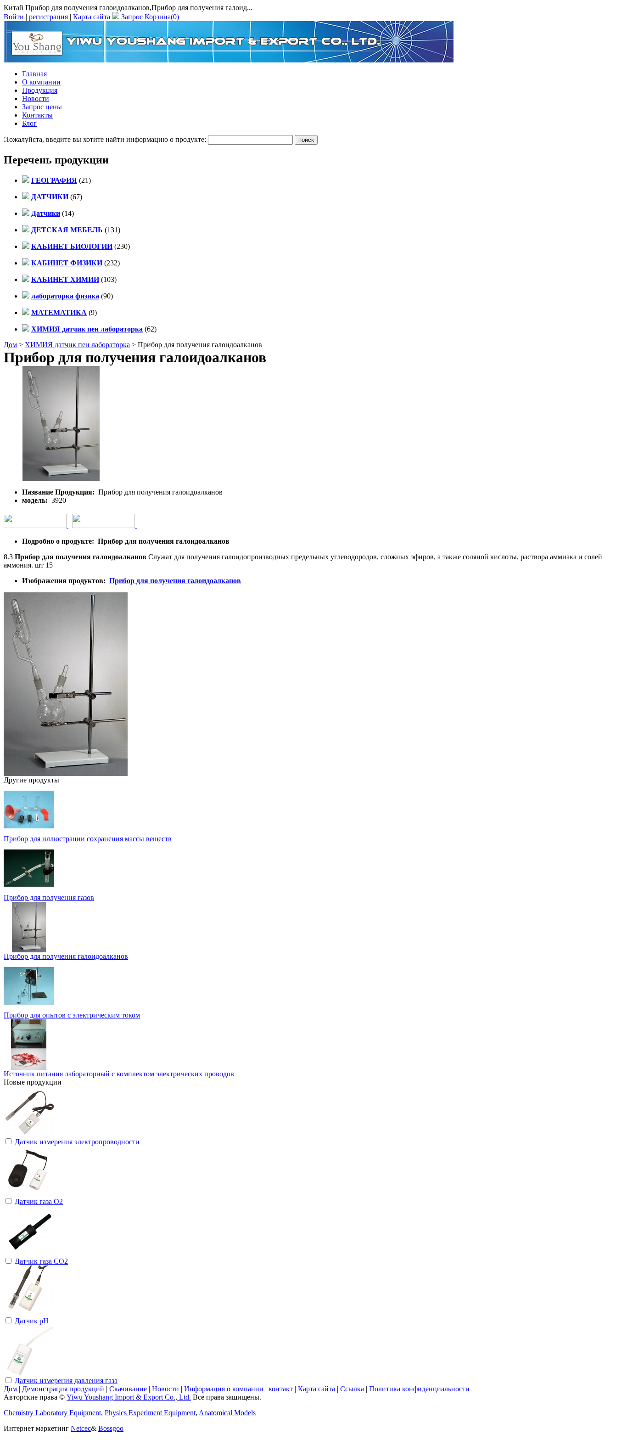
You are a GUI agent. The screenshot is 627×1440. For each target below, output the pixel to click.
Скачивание (128, 1389)
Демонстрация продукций (63, 1389)
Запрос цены (42, 107)
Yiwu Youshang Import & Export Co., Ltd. (129, 1397)
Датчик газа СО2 (41, 1261)
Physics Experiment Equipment (150, 1413)
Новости (35, 98)
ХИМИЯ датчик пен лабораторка (77, 345)
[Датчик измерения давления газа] (29, 1373)
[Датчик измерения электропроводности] (29, 1134)
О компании (41, 82)
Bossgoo (110, 1428)
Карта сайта (91, 17)
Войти (14, 17)
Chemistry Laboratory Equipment (52, 1413)
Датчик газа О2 (39, 1201)
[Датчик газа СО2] (29, 1254)
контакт (281, 1389)
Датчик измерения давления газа (66, 1380)
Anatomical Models (227, 1413)
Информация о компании (223, 1389)
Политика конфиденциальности (419, 1389)
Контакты (37, 115)
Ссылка (352, 1389)
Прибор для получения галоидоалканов (175, 581)
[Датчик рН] (29, 1313)
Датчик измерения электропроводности (77, 1142)
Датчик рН (32, 1321)
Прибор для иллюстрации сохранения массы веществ (88, 839)
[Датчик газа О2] (29, 1194)
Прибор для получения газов (49, 897)
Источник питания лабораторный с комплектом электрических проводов (119, 1074)
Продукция (39, 90)
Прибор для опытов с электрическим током (72, 1015)
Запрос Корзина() (150, 17)
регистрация (48, 17)
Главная (34, 74)
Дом (10, 345)
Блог (29, 123)
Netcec (81, 1428)
